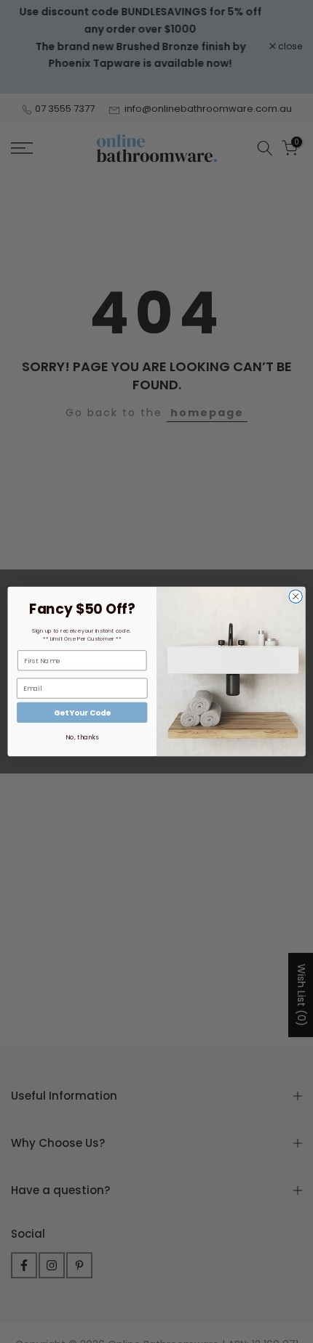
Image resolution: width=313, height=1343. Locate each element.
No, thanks (82, 737)
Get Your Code (82, 712)
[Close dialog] (295, 596)
